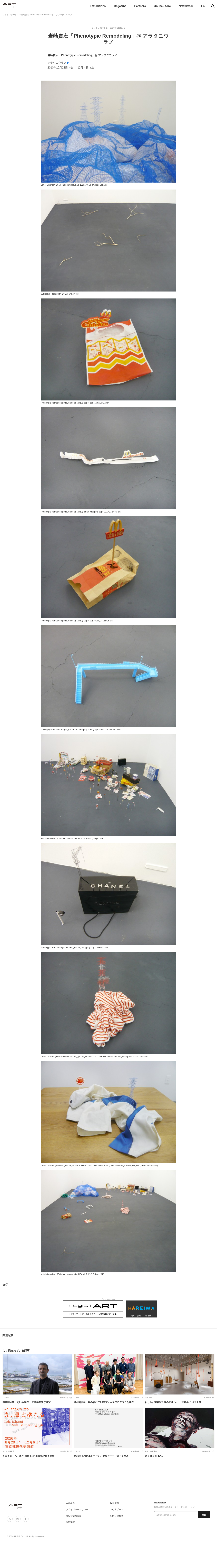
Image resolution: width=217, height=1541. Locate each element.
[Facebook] (25, 1519)
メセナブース (116, 1509)
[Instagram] (18, 1519)
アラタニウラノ (56, 62)
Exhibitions (98, 6)
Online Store (162, 6)
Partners (140, 6)
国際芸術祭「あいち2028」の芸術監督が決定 (27, 1402)
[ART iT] (15, 1506)
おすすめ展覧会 (8, 1451)
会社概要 (70, 1503)
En (203, 6)
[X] (10, 1519)
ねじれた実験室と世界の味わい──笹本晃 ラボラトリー (174, 1402)
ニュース (6, 1398)
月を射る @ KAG (154, 1455)
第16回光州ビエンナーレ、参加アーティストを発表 (101, 1455)
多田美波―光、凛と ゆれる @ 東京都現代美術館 (28, 1455)
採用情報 (114, 1503)
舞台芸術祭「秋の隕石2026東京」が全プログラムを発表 (104, 1402)
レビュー (148, 1398)
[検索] (212, 6)
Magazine (120, 6)
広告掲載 (70, 1522)
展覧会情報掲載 (73, 1515)
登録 (204, 1515)
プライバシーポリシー (77, 1509)
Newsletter (186, 6)
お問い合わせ (116, 1515)
